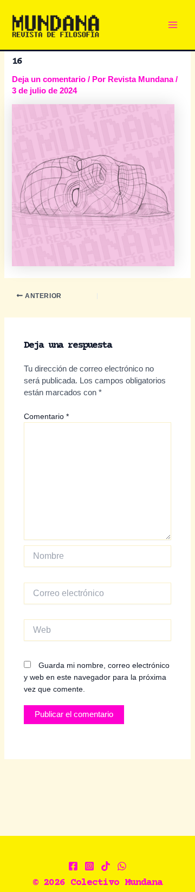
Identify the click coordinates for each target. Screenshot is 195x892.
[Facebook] (73, 866)
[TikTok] (105, 866)
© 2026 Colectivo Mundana (97, 882)
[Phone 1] (122, 866)
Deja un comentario (49, 79)
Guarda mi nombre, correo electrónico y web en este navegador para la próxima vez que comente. (97, 677)
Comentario (46, 416)
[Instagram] (89, 866)
